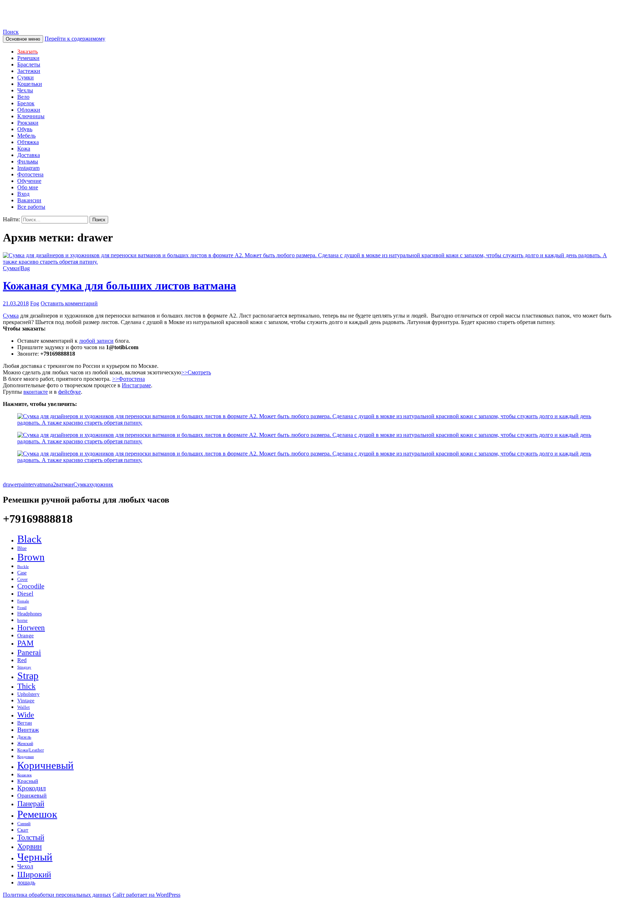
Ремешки (28, 58)
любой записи (96, 341)
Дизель (24, 737)
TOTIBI (23, 14)
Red (22, 660)
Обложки (28, 110)
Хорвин (29, 846)
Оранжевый (32, 795)
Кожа (23, 148)
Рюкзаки (27, 123)
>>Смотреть (196, 372)
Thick (26, 685)
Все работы (31, 207)
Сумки (25, 77)
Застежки (28, 71)
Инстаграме (136, 385)
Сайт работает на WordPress (146, 895)
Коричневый (45, 765)
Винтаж (28, 729)
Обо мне (27, 187)
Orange (25, 635)
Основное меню (23, 39)
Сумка (11, 316)
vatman (42, 484)
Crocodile (30, 586)
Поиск (11, 32)
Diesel (25, 593)
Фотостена (30, 174)
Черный (34, 857)
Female (23, 601)
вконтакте (35, 392)
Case (22, 573)
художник (101, 484)
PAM (25, 643)
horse (22, 620)
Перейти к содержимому (75, 39)
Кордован (25, 757)
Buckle (23, 566)
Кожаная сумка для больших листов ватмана (119, 285)
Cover (22, 579)
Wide (25, 714)
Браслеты (28, 64)
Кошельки (29, 84)
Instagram (28, 168)
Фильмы (27, 161)
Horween (31, 627)
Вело (23, 97)
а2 (53, 484)
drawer (11, 484)
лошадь (26, 882)
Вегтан (24, 723)
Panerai (29, 652)
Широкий (34, 874)
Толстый (30, 837)
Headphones (29, 613)
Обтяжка (28, 142)
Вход (23, 194)
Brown (31, 557)
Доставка (28, 155)
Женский (25, 743)
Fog (34, 303)
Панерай (30, 803)
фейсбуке (69, 392)
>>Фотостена (128, 379)
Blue (22, 548)
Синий (24, 823)
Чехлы (25, 90)
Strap (27, 675)
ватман (64, 484)
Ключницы (31, 116)
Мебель (26, 136)
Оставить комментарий (69, 303)
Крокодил (31, 788)
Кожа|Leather (30, 750)
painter (26, 484)
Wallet (23, 707)
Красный (27, 781)
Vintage (25, 700)
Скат (22, 830)
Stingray (24, 667)
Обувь (24, 129)
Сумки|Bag (16, 268)
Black (29, 539)
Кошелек (24, 775)
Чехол (25, 866)
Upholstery (28, 694)
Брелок (25, 103)
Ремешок (37, 814)
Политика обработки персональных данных (57, 895)
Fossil (22, 607)
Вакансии (29, 200)
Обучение (29, 181)
